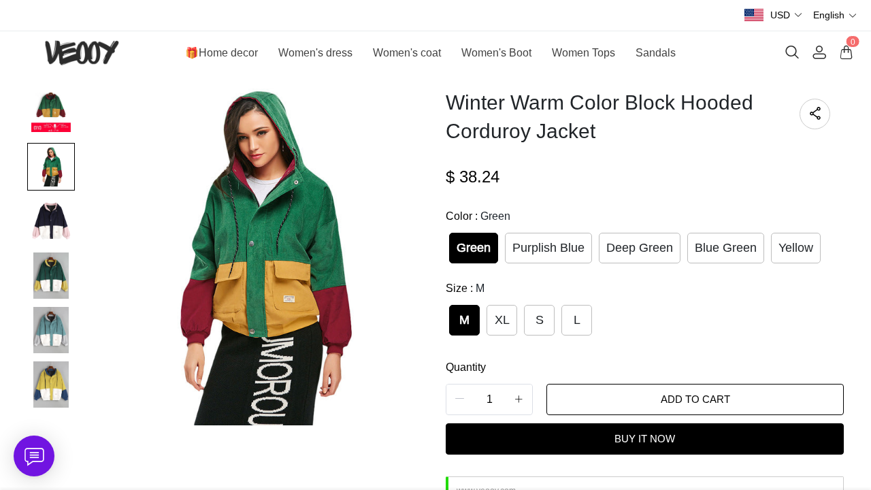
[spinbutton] (489, 399)
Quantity (466, 367)
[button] (786, 15)
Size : (465, 288)
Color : (478, 216)
